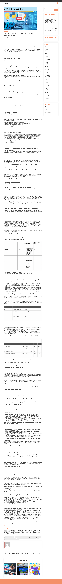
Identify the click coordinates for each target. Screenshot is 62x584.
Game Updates (14, 538)
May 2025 (46, 66)
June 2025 (46, 65)
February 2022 (47, 96)
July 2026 (46, 47)
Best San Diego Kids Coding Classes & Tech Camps (34, 572)
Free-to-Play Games (29, 537)
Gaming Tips (31, 538)
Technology (47, 113)
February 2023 (47, 79)
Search (45, 8)
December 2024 (47, 73)
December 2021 (47, 99)
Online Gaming (15, 539)
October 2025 (47, 59)
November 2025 (47, 57)
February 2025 (47, 70)
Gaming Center (8, 528)
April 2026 (46, 52)
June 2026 (46, 49)
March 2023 (47, 78)
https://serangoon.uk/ (18, 545)
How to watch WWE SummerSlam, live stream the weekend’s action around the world (10, 571)
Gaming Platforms (25, 538)
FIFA (25, 537)
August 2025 (47, 62)
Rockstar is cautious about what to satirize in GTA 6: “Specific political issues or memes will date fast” (50, 20)
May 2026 (46, 50)
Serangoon (7, 3)
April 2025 (46, 68)
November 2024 (47, 75)
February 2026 (47, 55)
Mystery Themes (14, 581)
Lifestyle (46, 108)
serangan (14, 543)
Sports (6, 31)
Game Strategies (9, 538)
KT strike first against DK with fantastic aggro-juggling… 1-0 (50, 17)
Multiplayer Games (9, 539)
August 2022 (47, 88)
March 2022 (47, 95)
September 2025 (47, 60)
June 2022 (46, 91)
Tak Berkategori (48, 112)
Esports (22, 537)
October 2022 (47, 85)
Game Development (35, 537)
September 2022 (47, 86)
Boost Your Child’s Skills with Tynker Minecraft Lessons (22, 572)
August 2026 (47, 46)
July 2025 (46, 63)
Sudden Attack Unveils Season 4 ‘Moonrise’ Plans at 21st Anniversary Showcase (51, 26)
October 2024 (47, 76)
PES (18, 539)
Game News (5, 525)
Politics (46, 109)
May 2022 (46, 92)
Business (46, 106)
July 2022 (46, 89)
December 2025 (47, 56)
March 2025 (47, 69)
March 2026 (47, 53)
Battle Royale (7, 537)
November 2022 (47, 83)
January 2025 (47, 72)
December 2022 (47, 82)
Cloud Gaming (12, 537)
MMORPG (34, 538)
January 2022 (47, 98)
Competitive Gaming (18, 537)
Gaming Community (19, 538)
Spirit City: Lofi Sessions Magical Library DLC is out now (50, 23)
